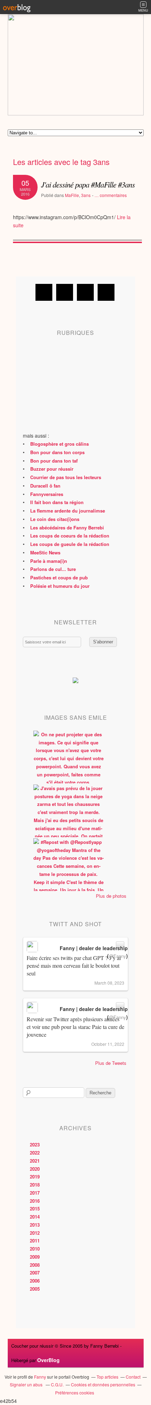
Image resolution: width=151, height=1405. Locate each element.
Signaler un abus (27, 1384)
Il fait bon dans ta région (57, 502)
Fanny (40, 1377)
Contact (133, 1377)
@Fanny (117, 956)
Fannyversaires (46, 494)
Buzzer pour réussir (51, 468)
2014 (35, 1216)
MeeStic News (45, 552)
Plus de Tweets (110, 1063)
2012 (35, 1232)
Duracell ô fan (45, 485)
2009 (35, 1256)
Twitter (64, 292)
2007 (35, 1272)
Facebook (43, 292)
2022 (35, 1152)
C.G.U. (57, 1384)
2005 (35, 1288)
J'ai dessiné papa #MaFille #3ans (88, 184)
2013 (35, 1224)
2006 (35, 1280)
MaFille (72, 195)
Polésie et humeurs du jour (60, 586)
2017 (35, 1192)
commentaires (110, 195)
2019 (35, 1176)
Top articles (107, 1377)
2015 (35, 1208)
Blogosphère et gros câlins (59, 443)
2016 (35, 1200)
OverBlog (48, 1359)
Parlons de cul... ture (53, 569)
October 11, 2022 (107, 1044)
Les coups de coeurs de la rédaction (69, 535)
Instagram (85, 292)
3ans (86, 195)
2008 (35, 1264)
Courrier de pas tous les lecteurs (65, 477)
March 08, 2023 (109, 983)
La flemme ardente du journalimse (67, 510)
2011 (35, 1240)
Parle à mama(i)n (48, 561)
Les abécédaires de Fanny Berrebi (67, 527)
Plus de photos (111, 895)
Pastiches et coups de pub (59, 577)
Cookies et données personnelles (103, 1384)
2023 (35, 1144)
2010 (35, 1248)
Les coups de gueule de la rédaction (69, 544)
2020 (35, 1168)
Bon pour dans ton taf (54, 460)
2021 (35, 1160)
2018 (35, 1184)
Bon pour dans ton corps (57, 452)
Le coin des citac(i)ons (54, 519)
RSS (106, 292)
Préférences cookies (74, 1393)
